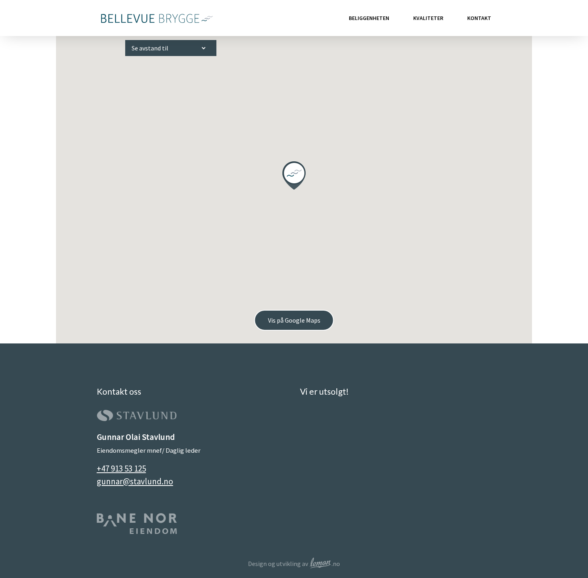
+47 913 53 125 (121, 468)
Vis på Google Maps (294, 320)
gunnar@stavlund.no (135, 481)
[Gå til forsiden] (156, 18)
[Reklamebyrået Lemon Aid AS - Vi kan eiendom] (320, 564)
